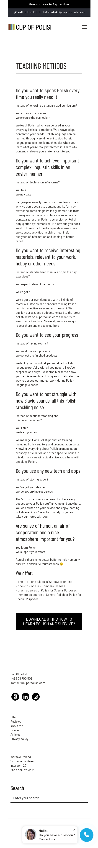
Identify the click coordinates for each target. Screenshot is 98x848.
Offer (13, 717)
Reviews (15, 721)
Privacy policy (19, 739)
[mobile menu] (84, 27)
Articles (15, 734)
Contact (15, 730)
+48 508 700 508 (29, 12)
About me (16, 726)
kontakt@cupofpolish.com (66, 12)
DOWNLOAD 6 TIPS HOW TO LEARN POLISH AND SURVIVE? (49, 621)
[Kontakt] (86, 835)
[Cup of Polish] (30, 26)
